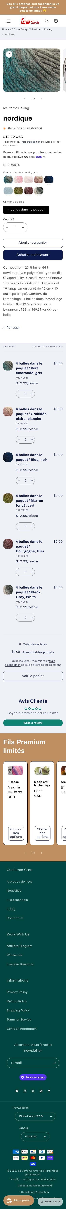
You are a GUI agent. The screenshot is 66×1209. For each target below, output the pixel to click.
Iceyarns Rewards (20, 964)
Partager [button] (13, 327)
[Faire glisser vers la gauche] (24, 98)
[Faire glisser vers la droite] (41, 98)
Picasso (13, 781)
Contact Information (22, 1028)
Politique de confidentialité (39, 1179)
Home (5, 29)
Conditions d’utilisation (35, 1192)
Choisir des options (16, 833)
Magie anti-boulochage (42, 783)
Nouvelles (14, 890)
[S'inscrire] (54, 1063)
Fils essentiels (17, 899)
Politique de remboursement (35, 1186)
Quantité (8, 219)
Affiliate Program (19, 946)
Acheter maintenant (33, 254)
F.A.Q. (11, 909)
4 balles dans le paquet (26, 209)
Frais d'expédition (30, 142)
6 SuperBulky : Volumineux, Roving (32, 29)
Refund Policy (17, 1001)
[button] (8, 21)
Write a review (33, 723)
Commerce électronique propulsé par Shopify (34, 1175)
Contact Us (15, 918)
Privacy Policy (17, 992)
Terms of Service (19, 1019)
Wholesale (14, 955)
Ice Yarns (23, 1171)
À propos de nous (20, 881)
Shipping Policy (18, 1010)
